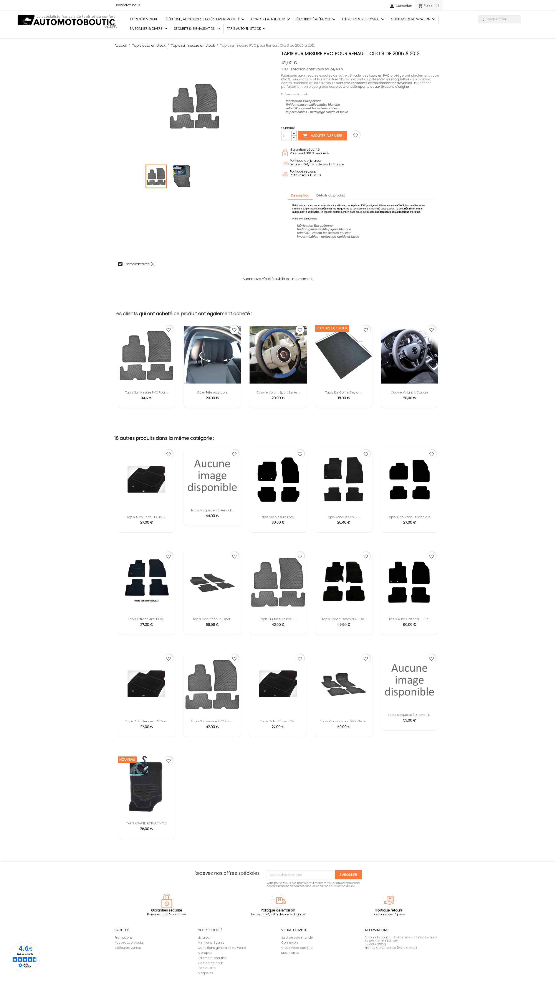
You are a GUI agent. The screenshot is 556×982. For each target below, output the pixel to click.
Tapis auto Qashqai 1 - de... (409, 619)
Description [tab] (300, 195)
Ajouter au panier (322, 136)
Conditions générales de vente (222, 948)
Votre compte (294, 930)
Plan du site (207, 968)
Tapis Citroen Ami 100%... (146, 619)
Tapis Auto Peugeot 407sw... (146, 721)
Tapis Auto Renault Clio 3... (147, 517)
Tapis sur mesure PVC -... (278, 619)
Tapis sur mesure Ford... (278, 517)
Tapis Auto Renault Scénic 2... (409, 517)
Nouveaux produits (129, 942)
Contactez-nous (127, 5)
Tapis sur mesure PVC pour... (146, 392)
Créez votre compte (297, 948)
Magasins (205, 973)
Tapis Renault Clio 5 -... (343, 517)
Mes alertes (290, 953)
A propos (205, 953)
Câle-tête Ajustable (212, 392)
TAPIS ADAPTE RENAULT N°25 (146, 823)
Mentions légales (211, 942)
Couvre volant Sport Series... (278, 392)
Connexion (289, 942)
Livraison (204, 937)
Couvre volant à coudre (409, 392)
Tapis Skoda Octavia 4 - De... (344, 619)
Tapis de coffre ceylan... (343, 392)
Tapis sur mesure (144, 19)
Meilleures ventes (127, 948)
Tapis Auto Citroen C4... (278, 721)
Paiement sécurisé (212, 958)
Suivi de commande (297, 937)
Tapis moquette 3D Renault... (212, 510)
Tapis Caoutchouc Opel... (212, 619)
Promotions (123, 937)
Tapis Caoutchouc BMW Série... (343, 721)
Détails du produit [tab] (330, 195)
